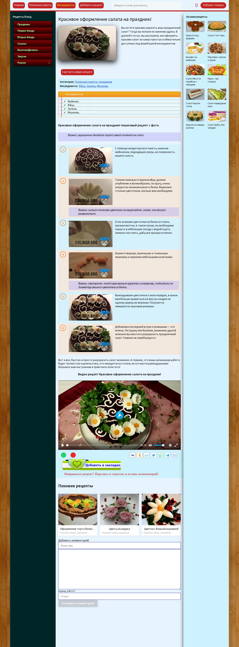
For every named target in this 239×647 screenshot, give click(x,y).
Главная (19, 5)
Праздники (23, 24)
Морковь (102, 86)
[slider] (102, 445)
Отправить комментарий (78, 603)
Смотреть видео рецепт (77, 71)
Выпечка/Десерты (27, 49)
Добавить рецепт (91, 5)
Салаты (21, 43)
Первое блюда (25, 30)
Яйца (82, 86)
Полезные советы (40, 5)
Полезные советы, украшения (93, 81)
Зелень (91, 86)
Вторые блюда (25, 37)
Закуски (21, 56)
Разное (21, 62)
